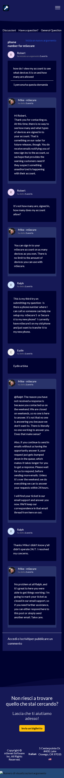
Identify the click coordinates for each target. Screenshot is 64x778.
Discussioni (9, 30)
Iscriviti (25, 639)
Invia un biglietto (32, 728)
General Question (51, 30)
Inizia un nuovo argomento (41, 40)
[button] (57, 6)
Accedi (12, 639)
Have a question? (28, 30)
